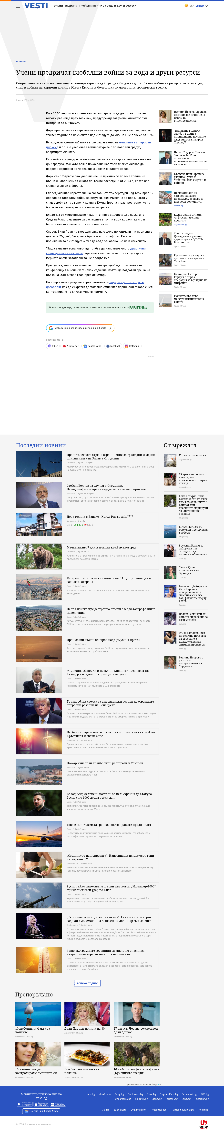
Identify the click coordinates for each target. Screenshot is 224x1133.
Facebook (115, 346)
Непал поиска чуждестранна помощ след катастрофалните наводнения (111, 611)
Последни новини (41, 445)
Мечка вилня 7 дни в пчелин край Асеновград (101, 547)
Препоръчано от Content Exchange (142, 1084)
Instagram (134, 346)
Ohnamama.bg (123, 1098)
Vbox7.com (105, 1094)
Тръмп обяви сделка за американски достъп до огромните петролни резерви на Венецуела (110, 703)
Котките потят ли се (192, 455)
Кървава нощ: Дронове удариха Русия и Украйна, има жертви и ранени (190, 178)
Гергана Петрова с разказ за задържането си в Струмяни (191, 662)
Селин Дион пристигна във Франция (189, 570)
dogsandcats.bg (180, 224)
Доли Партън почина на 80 (84, 1028)
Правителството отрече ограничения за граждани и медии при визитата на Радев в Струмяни (111, 456)
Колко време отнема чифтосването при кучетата (188, 217)
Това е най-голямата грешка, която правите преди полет (109, 825)
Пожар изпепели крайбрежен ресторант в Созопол (105, 763)
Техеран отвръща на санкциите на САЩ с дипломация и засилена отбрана (109, 580)
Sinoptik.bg (141, 1098)
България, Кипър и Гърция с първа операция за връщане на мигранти (190, 278)
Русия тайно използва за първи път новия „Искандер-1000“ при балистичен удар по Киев (111, 888)
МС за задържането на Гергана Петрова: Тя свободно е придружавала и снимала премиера (192, 638)
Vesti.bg (36, 6)
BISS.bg (205, 1094)
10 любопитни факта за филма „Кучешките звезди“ (136, 1071)
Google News (94, 346)
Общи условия (138, 1109)
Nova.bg (151, 1094)
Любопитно (72, 740)
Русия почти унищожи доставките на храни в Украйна (189, 258)
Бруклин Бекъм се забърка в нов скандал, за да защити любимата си (193, 550)
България (71, 462)
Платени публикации (183, 1109)
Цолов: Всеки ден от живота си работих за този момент (193, 617)
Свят (69, 586)
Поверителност (159, 1109)
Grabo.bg (157, 1098)
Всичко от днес (87, 983)
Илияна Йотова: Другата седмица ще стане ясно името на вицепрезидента (190, 116)
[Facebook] (208, 1114)
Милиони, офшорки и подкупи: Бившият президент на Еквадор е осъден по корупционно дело (108, 672)
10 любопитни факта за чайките (32, 1030)
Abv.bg (91, 1094)
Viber (55, 346)
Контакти (203, 1109)
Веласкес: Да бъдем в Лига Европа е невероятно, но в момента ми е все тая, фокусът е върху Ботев (193, 593)
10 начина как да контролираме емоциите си (36, 1071)
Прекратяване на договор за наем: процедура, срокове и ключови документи (188, 197)
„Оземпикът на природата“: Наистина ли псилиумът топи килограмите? (110, 857)
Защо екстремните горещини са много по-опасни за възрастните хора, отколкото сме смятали (105, 952)
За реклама (120, 1109)
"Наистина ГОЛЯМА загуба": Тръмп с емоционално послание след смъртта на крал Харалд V (190, 136)
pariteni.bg (178, 205)
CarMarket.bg (189, 1094)
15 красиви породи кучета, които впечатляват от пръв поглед (193, 478)
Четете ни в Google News (44, 1111)
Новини (21, 61)
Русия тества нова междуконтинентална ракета (189, 299)
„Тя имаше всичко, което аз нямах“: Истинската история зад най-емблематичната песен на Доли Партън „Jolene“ (109, 919)
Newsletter (72, 346)
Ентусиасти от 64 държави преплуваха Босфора (193, 529)
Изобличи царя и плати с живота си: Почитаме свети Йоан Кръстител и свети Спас (111, 734)
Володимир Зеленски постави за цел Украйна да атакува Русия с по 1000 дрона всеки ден (109, 795)
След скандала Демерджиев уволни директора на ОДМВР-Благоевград (188, 238)
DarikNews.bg (135, 1094)
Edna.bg (186, 1098)
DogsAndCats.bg (169, 1094)
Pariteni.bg (172, 1098)
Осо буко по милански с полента (82, 1071)
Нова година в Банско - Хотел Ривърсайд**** (100, 516)
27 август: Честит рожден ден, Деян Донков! (136, 1030)
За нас (105, 1109)
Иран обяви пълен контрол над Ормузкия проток (103, 640)
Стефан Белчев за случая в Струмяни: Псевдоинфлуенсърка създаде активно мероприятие (106, 487)
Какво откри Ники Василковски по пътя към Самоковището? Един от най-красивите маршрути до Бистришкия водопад (193, 505)
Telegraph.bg (201, 1098)
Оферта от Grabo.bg (76, 521)
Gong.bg (119, 1094)
